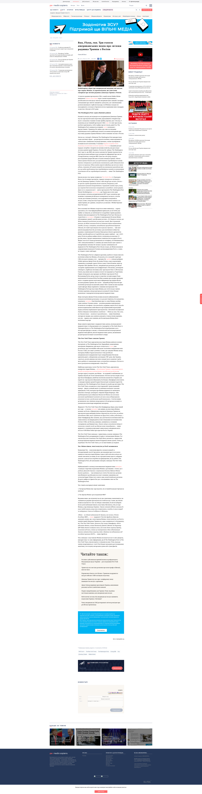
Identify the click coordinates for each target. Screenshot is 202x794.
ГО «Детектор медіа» (134, 1)
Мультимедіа (80, 10)
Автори (73, 5)
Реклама (84, 755)
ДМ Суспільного (86, 1)
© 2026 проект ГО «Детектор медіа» (142, 758)
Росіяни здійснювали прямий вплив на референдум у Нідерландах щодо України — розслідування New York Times (100, 562)
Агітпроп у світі (117, 16)
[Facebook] (98, 59)
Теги (78, 5)
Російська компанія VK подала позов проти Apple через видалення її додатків (61, 49)
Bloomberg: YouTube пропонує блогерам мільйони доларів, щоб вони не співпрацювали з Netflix (61, 55)
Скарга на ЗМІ (146, 9)
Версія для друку (120, 58)
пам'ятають (96, 192)
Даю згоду (101, 791)
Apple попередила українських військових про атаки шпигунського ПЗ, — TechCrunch (140, 91)
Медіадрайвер (115, 1)
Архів (82, 5)
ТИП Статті (81, 651)
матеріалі (90, 217)
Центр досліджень (94, 10)
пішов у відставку (91, 98)
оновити (120, 690)
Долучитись (101, 630)
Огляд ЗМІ (55, 37)
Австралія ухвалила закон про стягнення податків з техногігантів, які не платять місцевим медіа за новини (61, 65)
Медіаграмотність (57, 16)
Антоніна (124, 1)
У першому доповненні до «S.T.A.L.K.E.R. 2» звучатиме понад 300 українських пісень (61, 71)
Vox (119, 651)
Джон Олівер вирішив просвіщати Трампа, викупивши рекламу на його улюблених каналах (100, 586)
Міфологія (66, 16)
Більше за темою (58, 725)
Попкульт (87, 16)
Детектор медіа (66, 1)
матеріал (88, 301)
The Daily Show (107, 177)
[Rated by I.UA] (97, 776)
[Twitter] (101, 59)
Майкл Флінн (92, 654)
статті (112, 346)
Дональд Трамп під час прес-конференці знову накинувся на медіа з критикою (97, 580)
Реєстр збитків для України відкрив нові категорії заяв (61, 60)
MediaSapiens (76, 1)
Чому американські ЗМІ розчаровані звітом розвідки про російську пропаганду (101, 604)
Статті (62, 10)
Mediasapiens (109, 756)
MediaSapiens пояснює (129, 16)
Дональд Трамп (83, 654)
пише (92, 517)
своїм (105, 127)
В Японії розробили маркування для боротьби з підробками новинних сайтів (139, 96)
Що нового (54, 10)
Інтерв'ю (70, 10)
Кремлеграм (107, 16)
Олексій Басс (82, 54)
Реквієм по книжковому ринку (137, 135)
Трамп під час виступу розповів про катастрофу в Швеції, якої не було (101, 569)
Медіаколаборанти (97, 16)
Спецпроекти (108, 10)
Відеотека (108, 762)
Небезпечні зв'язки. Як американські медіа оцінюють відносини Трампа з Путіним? (100, 598)
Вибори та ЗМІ (109, 763)
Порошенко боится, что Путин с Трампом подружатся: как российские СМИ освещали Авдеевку (100, 574)
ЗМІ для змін (96, 1)
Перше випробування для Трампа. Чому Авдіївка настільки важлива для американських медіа (98, 592)
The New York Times (91, 651)
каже (107, 123)
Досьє (139, 16)
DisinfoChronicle (105, 1)
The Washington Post (103, 651)
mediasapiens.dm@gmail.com (143, 759)
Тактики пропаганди (77, 16)
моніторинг (146, 16)
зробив (108, 259)
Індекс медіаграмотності (60, 13)
